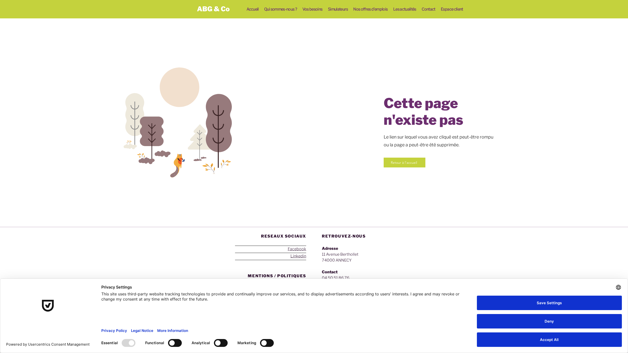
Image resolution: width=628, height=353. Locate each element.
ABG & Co (213, 9)
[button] (281, 9)
